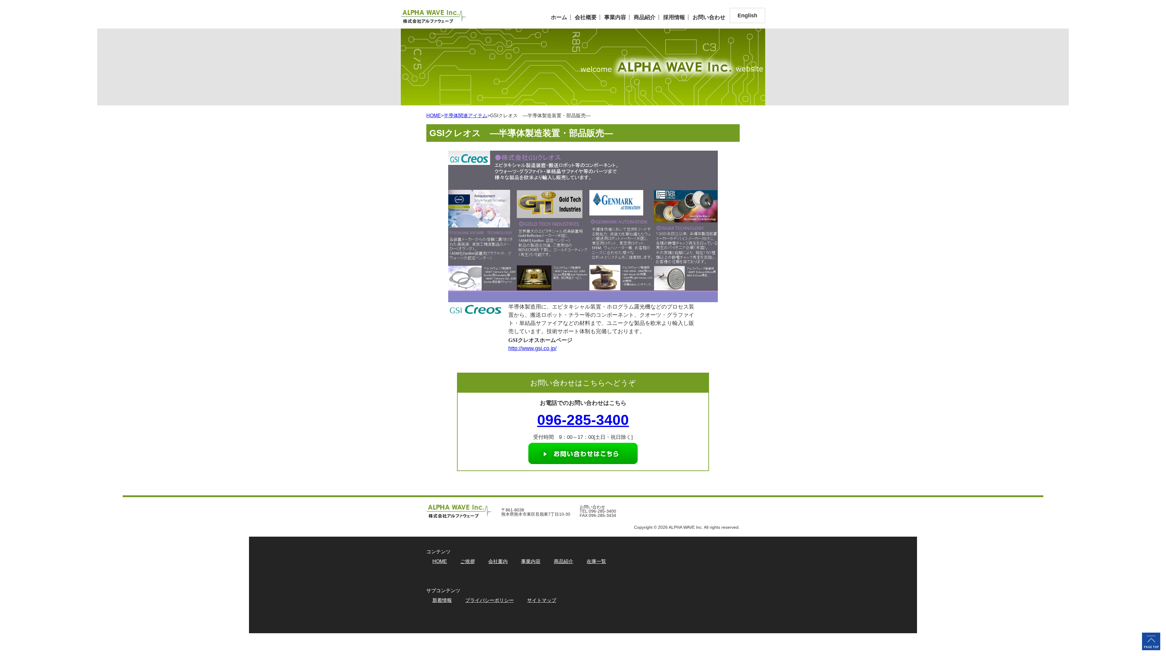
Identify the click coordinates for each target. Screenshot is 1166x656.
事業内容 (615, 17)
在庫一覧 (596, 561)
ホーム (559, 17)
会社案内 (498, 561)
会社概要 (586, 17)
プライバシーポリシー (489, 600)
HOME (433, 115)
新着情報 (442, 600)
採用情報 (674, 17)
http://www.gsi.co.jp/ (532, 348)
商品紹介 (645, 17)
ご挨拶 (467, 561)
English (747, 15)
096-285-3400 (583, 420)
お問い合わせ (709, 17)
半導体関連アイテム (465, 115)
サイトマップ (541, 600)
